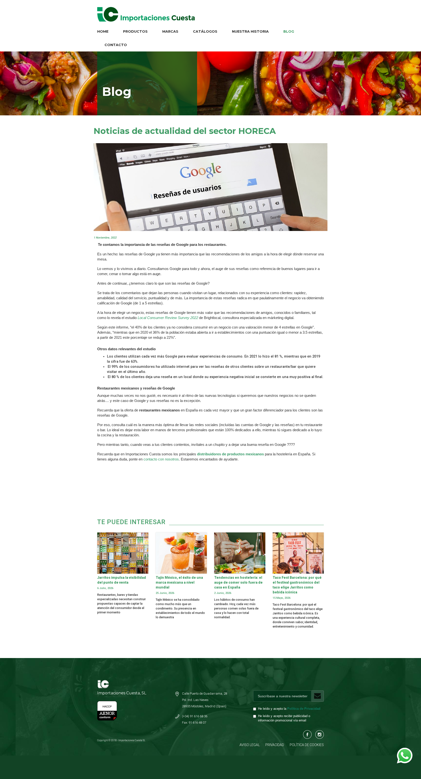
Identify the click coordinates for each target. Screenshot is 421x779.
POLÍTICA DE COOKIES (307, 745)
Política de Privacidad (303, 708)
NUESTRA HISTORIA (250, 31)
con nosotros (168, 459)
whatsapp (404, 750)
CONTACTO (116, 45)
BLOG (288, 31)
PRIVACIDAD (274, 745)
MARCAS (170, 31)
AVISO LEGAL (249, 745)
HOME (102, 31)
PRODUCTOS (135, 31)
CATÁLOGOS (205, 31)
